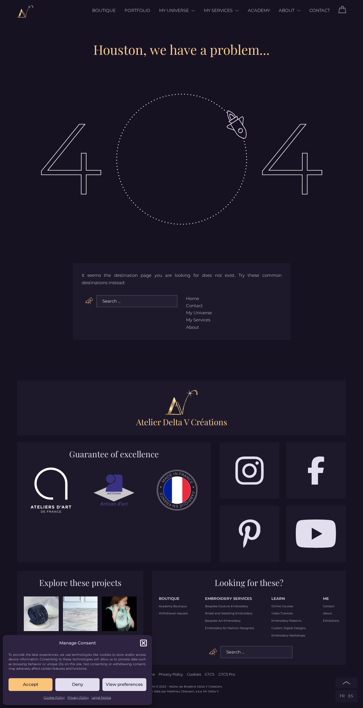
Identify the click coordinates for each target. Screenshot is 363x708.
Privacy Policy (78, 697)
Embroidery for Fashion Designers (229, 628)
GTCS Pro (226, 674)
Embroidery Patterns (286, 621)
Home (192, 298)
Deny (77, 684)
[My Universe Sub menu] (192, 10)
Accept (30, 684)
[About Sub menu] (297, 10)
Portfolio (137, 10)
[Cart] (342, 11)
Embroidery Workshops (288, 635)
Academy (259, 10)
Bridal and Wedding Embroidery (228, 613)
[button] (143, 643)
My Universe (174, 10)
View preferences (124, 684)
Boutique (104, 10)
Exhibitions (331, 621)
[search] (89, 301)
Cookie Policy (54, 697)
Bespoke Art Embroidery (222, 621)
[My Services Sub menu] (236, 10)
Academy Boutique (173, 606)
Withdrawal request (173, 613)
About (286, 10)
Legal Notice (101, 697)
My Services (218, 10)
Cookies (194, 674)
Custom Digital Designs (288, 628)
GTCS (209, 674)
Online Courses (282, 606)
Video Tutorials (282, 613)
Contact (319, 10)
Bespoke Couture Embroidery (226, 606)
